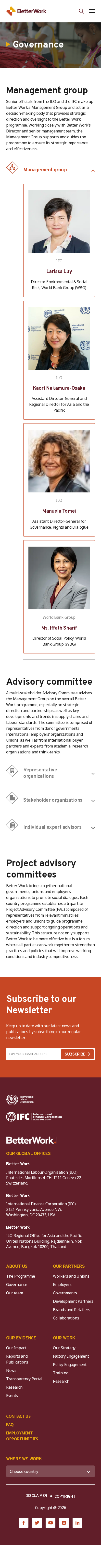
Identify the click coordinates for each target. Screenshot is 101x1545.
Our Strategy (64, 1347)
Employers (62, 1284)
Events (12, 1395)
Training (60, 1373)
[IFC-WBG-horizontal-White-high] (34, 1117)
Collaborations (66, 1318)
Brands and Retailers (71, 1309)
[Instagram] (64, 1523)
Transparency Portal (24, 1379)
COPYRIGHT (65, 1496)
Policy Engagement (70, 1364)
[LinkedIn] (77, 1523)
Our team (14, 1293)
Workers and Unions (71, 1276)
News (11, 1370)
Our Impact (16, 1347)
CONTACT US (18, 1416)
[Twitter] (37, 1523)
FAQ (10, 1424)
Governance (16, 1284)
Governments (65, 1293)
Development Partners (73, 1301)
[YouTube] (50, 1523)
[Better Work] (31, 1140)
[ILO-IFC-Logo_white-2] (20, 1100)
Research (14, 1387)
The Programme (20, 1276)
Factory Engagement (71, 1356)
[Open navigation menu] (92, 11)
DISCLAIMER (36, 1496)
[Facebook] (23, 1523)
